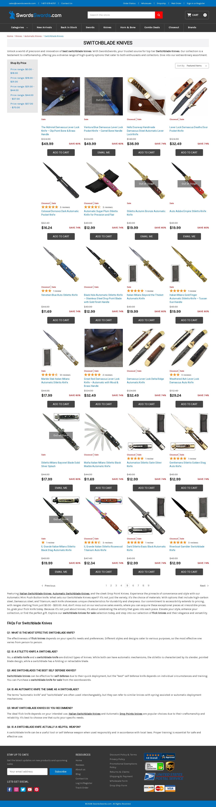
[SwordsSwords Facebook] (9, 789)
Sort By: (181, 65)
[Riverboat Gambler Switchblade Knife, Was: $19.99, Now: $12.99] (189, 516)
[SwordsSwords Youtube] (29, 789)
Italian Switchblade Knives (35, 593)
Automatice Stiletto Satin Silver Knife (144, 464)
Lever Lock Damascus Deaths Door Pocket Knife (189, 129)
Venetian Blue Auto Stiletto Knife (59, 295)
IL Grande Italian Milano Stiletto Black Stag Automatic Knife (58, 548)
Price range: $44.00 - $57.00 (21, 97)
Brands (192, 27)
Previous (49, 585)
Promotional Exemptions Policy (123, 765)
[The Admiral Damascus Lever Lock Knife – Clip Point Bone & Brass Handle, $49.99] (61, 96)
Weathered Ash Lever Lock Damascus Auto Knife (184, 381)
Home (79, 760)
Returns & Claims (119, 771)
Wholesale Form (119, 781)
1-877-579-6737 (48, 3)
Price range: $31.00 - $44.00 (22, 88)
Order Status (129, 3)
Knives (107, 27)
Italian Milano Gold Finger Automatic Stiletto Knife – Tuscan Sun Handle (188, 298)
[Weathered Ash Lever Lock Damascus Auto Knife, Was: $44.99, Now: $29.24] (189, 348)
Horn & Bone (128, 27)
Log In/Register (84, 783)
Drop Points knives (131, 713)
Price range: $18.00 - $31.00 (22, 79)
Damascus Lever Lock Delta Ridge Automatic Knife (145, 381)
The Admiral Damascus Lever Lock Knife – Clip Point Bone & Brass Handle (60, 131)
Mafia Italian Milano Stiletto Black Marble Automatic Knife (102, 464)
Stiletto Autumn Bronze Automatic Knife (146, 213)
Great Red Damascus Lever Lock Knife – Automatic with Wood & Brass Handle (101, 382)
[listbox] (197, 65)
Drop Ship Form (118, 785)
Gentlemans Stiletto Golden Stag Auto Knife (188, 464)
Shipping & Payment (121, 776)
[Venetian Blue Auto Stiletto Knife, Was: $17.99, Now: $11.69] (61, 264)
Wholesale (146, 3)
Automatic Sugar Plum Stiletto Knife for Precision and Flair (101, 213)
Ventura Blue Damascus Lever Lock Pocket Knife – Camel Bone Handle (103, 129)
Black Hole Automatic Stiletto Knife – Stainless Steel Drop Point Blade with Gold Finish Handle (103, 298)
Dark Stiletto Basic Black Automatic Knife (146, 548)
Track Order (82, 787)
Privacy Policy (117, 759)
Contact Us (66, 3)
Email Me (104, 152)
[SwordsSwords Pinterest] (36, 789)
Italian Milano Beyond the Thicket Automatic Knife (145, 297)
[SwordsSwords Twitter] (23, 789)
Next (203, 585)
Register (200, 3)
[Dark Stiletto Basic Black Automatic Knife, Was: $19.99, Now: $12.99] (146, 516)
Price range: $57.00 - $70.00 (21, 105)
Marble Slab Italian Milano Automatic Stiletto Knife (55, 381)
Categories (18, 27)
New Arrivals (44, 27)
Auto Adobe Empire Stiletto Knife (188, 211)
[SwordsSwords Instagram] (16, 789)
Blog (78, 774)
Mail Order (176, 3)
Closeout (174, 27)
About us (80, 769)
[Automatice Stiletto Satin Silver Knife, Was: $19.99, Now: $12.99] (146, 432)
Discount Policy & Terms (123, 754)
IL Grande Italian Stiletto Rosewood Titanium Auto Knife (103, 548)
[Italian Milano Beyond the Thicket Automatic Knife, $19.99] (146, 264)
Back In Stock (69, 27)
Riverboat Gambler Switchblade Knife (187, 548)
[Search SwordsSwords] (159, 15)
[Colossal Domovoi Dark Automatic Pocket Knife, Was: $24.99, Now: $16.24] (61, 180)
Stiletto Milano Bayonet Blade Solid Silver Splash (60, 464)
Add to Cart (61, 152)
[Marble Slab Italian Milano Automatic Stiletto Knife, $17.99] (61, 348)
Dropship (161, 3)
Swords (90, 27)
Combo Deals (152, 27)
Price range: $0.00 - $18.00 (21, 71)
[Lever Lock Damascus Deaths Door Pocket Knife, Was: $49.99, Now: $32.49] (189, 96)
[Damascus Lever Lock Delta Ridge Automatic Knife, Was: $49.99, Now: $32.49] (146, 348)
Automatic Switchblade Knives (71, 593)
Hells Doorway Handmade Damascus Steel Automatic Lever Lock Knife (145, 131)
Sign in (190, 3)
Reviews (80, 765)
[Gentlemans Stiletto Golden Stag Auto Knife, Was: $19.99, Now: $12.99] (189, 432)
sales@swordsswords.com (22, 3)
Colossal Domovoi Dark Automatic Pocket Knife (60, 213)
